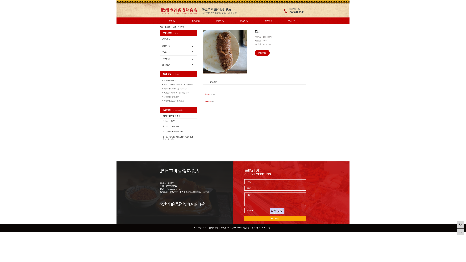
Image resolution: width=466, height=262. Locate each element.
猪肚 (213, 101)
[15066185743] (460, 224)
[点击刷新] (277, 211)
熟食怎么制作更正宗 (171, 97)
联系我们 (292, 21)
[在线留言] (460, 232)
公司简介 (196, 21)
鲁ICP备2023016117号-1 (262, 228)
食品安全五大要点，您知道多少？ (176, 93)
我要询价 (262, 53)
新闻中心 (220, 21)
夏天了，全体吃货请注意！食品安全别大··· (179, 85)
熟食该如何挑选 (170, 80)
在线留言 (268, 21)
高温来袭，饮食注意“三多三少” (175, 89)
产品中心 (244, 21)
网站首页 (172, 21)
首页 (174, 27)
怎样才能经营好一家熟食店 (174, 101)
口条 (213, 94)
